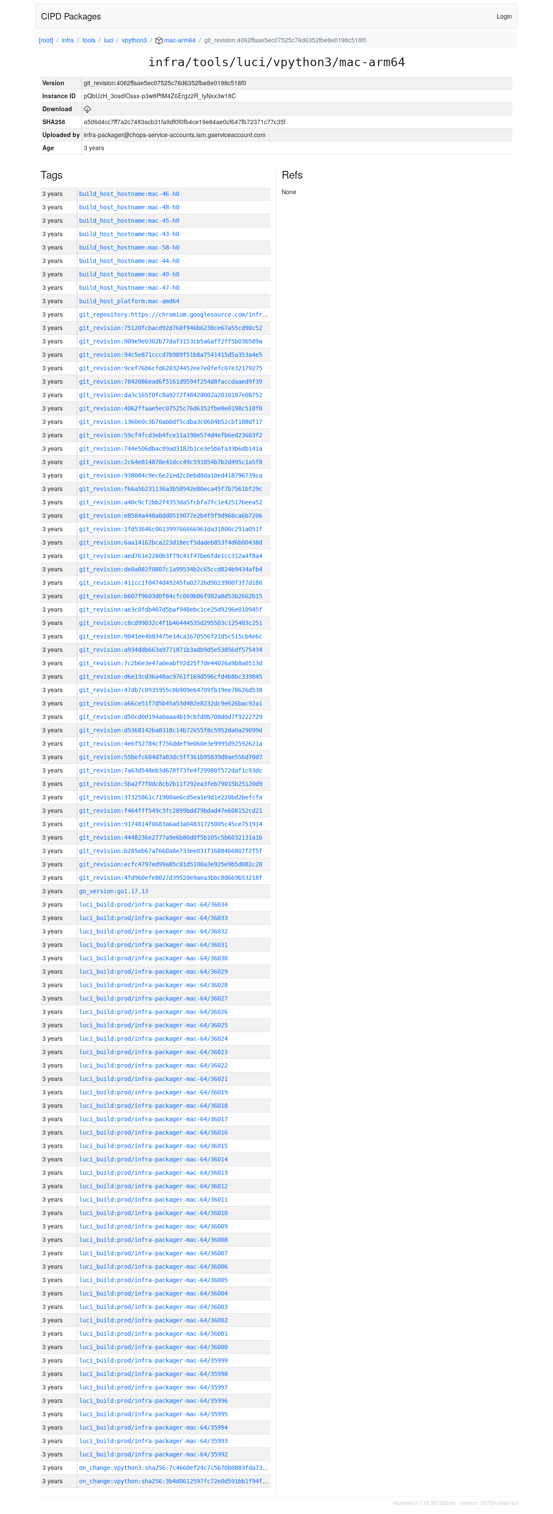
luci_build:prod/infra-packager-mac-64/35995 (153, 1414)
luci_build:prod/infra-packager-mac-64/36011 (153, 1199)
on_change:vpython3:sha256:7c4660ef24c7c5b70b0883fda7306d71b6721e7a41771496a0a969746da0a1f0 (234, 1467)
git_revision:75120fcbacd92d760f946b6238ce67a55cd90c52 (170, 327)
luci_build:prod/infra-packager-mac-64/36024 (153, 1038)
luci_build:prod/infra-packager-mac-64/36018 (153, 1105)
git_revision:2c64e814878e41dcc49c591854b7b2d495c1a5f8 (170, 462)
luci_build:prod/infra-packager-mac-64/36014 (153, 1159)
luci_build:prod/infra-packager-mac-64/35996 (153, 1400)
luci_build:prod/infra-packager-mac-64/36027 (153, 998)
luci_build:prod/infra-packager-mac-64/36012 (153, 1186)
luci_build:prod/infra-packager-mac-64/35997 (153, 1387)
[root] (46, 39)
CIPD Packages (71, 16)
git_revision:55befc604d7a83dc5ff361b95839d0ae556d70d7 (170, 757)
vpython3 (134, 39)
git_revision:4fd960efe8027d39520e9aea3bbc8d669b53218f (170, 877)
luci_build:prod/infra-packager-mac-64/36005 (153, 1280)
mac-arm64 (179, 39)
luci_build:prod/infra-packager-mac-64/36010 (153, 1212)
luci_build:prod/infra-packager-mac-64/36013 (153, 1172)
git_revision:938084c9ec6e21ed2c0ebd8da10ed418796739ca (170, 475)
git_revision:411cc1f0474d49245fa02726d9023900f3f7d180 (170, 582)
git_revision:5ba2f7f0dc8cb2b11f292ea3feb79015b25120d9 (170, 783)
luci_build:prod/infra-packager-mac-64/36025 (153, 1025)
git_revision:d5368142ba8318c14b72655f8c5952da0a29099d (170, 730)
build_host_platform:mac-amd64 (129, 301)
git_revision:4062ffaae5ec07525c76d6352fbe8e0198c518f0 (170, 408)
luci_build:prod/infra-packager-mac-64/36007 (153, 1253)
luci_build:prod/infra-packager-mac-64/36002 (153, 1320)
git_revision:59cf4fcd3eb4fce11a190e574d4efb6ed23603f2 (170, 435)
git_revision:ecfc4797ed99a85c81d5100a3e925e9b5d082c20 (170, 864)
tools (89, 39)
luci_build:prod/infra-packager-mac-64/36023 (153, 1052)
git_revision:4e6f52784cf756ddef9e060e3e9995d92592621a (170, 743)
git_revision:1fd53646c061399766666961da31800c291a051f (170, 529)
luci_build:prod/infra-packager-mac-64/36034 (153, 904)
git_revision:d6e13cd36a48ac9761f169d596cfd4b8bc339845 (170, 676)
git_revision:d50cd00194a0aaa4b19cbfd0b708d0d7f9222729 (170, 716)
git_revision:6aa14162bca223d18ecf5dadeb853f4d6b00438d (170, 542)
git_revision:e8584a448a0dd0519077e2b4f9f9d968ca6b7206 (170, 515)
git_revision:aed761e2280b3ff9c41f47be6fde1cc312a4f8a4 (170, 555)
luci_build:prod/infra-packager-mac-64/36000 (153, 1347)
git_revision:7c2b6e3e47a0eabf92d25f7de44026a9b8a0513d (170, 663)
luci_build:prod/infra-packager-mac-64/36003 (153, 1306)
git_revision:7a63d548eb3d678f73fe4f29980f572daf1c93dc (170, 770)
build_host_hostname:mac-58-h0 (129, 247)
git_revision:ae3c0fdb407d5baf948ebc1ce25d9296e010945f (170, 609)
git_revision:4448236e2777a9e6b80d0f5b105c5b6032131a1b (170, 837)
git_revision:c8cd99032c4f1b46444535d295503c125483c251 (170, 622)
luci (108, 39)
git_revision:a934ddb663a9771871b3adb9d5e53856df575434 (170, 649)
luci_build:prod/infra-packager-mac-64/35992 (153, 1454)
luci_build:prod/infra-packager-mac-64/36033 (153, 917)
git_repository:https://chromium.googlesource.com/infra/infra (182, 314)
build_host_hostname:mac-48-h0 (129, 207)
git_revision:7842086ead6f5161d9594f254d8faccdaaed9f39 (170, 381)
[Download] (87, 108)
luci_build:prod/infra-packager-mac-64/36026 (153, 1011)
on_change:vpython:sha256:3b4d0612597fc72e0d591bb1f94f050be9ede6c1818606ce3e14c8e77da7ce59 (233, 1481)
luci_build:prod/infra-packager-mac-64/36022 (153, 1065)
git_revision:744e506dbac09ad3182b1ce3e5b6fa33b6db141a (170, 448)
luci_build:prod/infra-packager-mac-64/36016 (153, 1132)
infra (68, 39)
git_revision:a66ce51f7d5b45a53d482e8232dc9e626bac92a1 (170, 703)
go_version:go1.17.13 (113, 891)
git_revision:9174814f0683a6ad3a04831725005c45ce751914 (170, 824)
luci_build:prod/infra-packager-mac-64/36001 (153, 1333)
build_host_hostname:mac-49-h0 (129, 274)
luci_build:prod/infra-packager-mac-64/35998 (153, 1373)
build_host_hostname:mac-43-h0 (129, 234)
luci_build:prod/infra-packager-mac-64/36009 (153, 1226)
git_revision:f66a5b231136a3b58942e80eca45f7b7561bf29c (170, 488)
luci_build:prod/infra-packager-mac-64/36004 (153, 1293)
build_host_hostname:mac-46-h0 (129, 193)
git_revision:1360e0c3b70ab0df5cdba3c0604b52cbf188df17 (170, 421)
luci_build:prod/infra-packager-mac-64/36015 (153, 1145)
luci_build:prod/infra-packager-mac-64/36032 (153, 931)
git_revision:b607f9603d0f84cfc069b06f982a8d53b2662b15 (170, 596)
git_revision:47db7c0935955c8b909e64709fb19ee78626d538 (170, 689)
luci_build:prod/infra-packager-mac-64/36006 (153, 1266)
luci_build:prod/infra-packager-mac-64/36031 (153, 944)
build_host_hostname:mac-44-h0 (129, 260)
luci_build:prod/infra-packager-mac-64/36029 (153, 971)
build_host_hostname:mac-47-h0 (129, 287)
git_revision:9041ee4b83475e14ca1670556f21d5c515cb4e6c (170, 636)
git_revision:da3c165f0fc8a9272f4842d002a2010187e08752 (170, 394)
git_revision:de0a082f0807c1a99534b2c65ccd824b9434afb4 (170, 569)
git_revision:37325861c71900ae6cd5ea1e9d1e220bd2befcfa (170, 797)
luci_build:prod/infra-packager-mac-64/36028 (153, 985)
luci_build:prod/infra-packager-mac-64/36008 (153, 1239)
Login (504, 16)
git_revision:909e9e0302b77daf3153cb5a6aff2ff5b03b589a (170, 341)
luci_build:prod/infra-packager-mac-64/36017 (153, 1119)
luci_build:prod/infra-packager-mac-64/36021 (153, 1078)
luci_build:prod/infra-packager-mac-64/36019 (153, 1092)
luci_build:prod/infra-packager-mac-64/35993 (153, 1440)
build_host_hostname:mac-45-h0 (129, 220)
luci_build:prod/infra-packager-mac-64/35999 (153, 1360)
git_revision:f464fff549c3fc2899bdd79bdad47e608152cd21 (170, 810)
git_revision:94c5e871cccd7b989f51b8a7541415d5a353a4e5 (170, 354)
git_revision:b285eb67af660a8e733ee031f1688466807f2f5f (170, 850)
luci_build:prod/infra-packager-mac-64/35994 (153, 1427)
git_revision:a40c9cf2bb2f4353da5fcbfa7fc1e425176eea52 (170, 502)
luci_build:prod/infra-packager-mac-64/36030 (153, 958)
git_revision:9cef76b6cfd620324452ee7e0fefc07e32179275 (170, 368)
